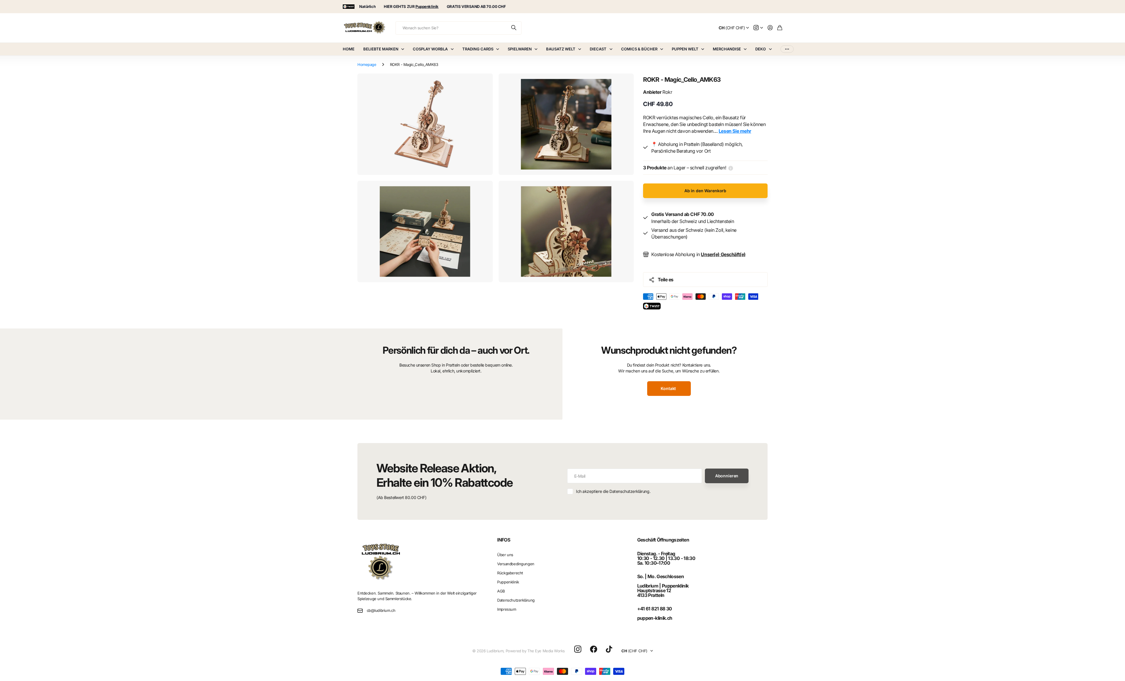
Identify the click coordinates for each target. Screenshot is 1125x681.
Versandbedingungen (515, 563)
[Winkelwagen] (779, 28)
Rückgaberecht (510, 573)
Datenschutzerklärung (516, 600)
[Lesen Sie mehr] (758, 28)
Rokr (657, 92)
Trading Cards (477, 49)
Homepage (366, 64)
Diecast (598, 49)
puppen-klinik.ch (654, 618)
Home (348, 49)
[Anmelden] (770, 28)
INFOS (503, 540)
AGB (501, 591)
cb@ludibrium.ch (381, 610)
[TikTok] (609, 649)
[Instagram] (577, 649)
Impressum (506, 609)
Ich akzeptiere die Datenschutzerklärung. (613, 491)
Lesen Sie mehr (735, 131)
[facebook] (593, 649)
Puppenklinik (508, 582)
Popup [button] (730, 167)
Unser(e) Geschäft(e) (723, 254)
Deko (760, 49)
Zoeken (514, 28)
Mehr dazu (787, 49)
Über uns (505, 554)
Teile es (666, 279)
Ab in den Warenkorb (705, 190)
